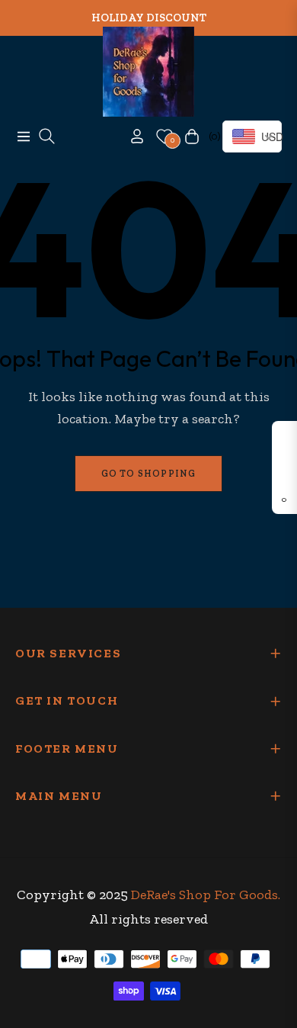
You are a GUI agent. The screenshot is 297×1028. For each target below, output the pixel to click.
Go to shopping (148, 473)
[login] (131, 136)
